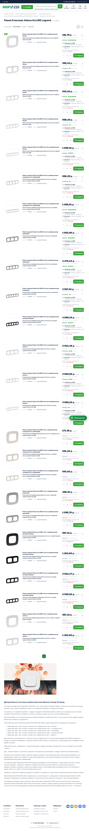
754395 (30, 296)
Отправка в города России (41, 813)
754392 (30, 519)
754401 (30, 540)
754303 (30, 98)
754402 (30, 560)
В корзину (79, 55)
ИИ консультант (80, 418)
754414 (30, 381)
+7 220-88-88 (69, 1)
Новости (55, 808)
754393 (30, 240)
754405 (30, 324)
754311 (30, 438)
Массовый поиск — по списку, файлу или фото (46, 9)
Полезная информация (22, 811)
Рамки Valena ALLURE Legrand (47, 16)
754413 (30, 353)
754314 (30, 183)
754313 (30, 478)
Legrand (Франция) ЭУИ (45, 13)
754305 (30, 155)
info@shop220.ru (54, 823)
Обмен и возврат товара (22, 816)
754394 (30, 268)
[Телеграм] (72, 806)
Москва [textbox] (6, 1)
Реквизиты (6, 811)
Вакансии (6, 816)
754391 (30, 499)
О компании (6, 808)
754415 (30, 409)
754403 (30, 581)
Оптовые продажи (21, 813)
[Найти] (60, 6)
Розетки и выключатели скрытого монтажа (26, 13)
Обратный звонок (82, 1)
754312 (30, 458)
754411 (30, 622)
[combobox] (9, 2)
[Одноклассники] (76, 806)
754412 (30, 642)
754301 (30, 42)
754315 (30, 211)
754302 (30, 70)
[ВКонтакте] (68, 806)
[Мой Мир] (80, 806)
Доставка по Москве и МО (41, 811)
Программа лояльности (22, 808)
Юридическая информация (53, 827)
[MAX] (84, 806)
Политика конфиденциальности (38, 827)
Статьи (55, 811)
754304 (30, 127)
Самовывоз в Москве (39, 808)
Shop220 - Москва (8, 13)
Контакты (6, 813)
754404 (30, 601)
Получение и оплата (40, 805)
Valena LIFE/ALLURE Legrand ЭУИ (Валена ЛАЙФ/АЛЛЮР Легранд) (21, 16)
